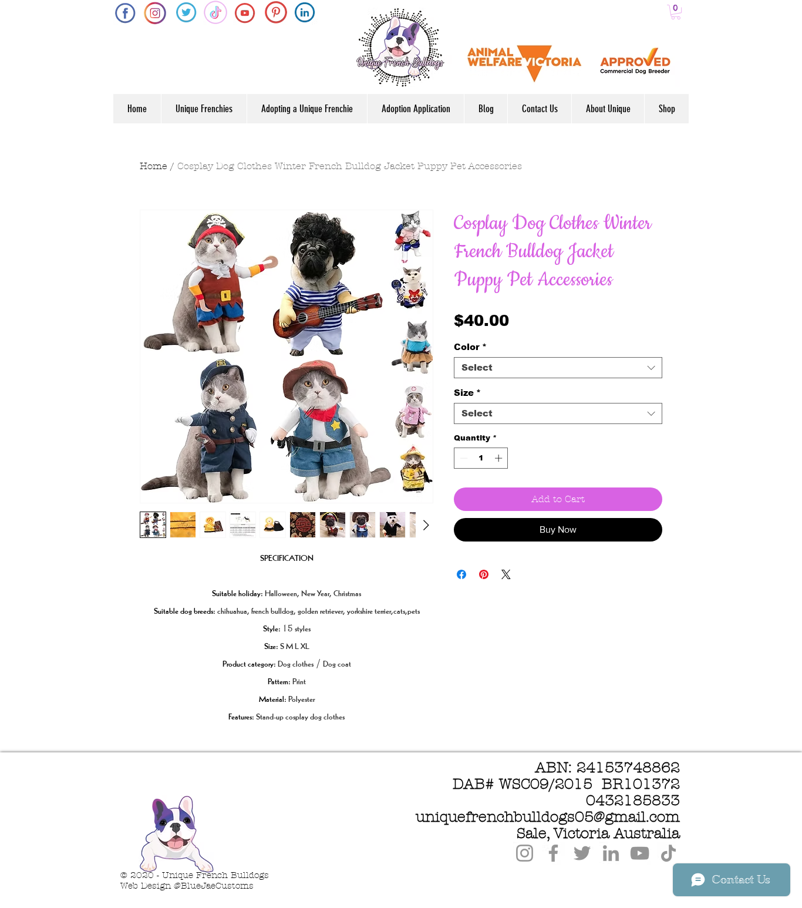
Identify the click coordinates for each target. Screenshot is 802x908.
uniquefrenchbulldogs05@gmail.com (548, 817)
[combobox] (558, 367)
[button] (676, 12)
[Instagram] (524, 853)
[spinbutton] (481, 458)
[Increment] (500, 458)
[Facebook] (553, 853)
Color (470, 347)
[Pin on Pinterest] (484, 574)
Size (467, 393)
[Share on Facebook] (461, 574)
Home (153, 165)
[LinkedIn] (610, 853)
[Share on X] (506, 574)
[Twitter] (582, 853)
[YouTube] (639, 853)
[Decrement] (463, 458)
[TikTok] (668, 853)
